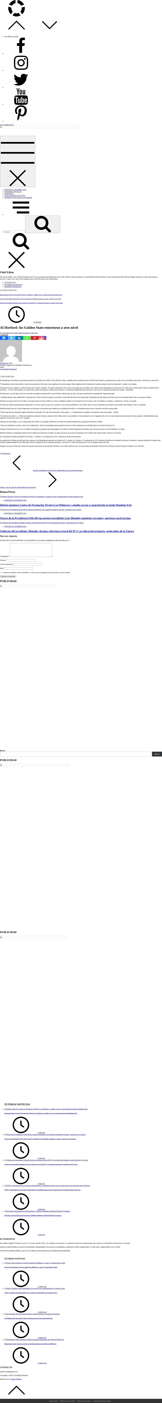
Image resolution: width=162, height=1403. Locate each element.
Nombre (3, 560)
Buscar (2, 751)
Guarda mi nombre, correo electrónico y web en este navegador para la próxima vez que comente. (37, 572)
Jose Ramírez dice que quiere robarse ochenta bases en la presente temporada (28, 1318)
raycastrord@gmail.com (8, 369)
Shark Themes (16, 1379)
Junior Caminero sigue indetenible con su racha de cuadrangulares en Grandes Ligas (30, 1293)
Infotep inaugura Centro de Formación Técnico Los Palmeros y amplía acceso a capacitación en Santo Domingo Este (31, 294)
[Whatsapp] (27, 338)
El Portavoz (4, 363)
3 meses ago (41, 1338)
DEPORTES (8, 194)
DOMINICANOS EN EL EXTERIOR (18, 198)
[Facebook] (20, 53)
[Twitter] (20, 87)
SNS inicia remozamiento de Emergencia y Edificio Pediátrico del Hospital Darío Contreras (32, 1215)
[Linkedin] (19, 338)
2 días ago (41, 1132)
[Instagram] (20, 70)
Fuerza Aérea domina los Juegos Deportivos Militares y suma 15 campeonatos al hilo (30, 1267)
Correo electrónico (6, 564)
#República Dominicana (12, 287)
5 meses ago (41, 1363)
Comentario (4, 556)
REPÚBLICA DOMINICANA (15, 190)
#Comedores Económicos (13, 285)
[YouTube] (20, 104)
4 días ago (41, 1184)
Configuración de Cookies (102, 1401)
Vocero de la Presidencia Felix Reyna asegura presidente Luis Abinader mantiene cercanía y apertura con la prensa (30, 299)
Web (1, 568)
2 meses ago (41, 1286)
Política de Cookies (83, 1401)
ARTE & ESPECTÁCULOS (14, 196)
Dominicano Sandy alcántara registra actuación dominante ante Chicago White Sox (30, 1344)
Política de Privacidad (67, 1401)
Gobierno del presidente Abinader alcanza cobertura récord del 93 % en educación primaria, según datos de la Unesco (31, 303)
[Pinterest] (20, 121)
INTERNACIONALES (12, 192)
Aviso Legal (53, 1401)
